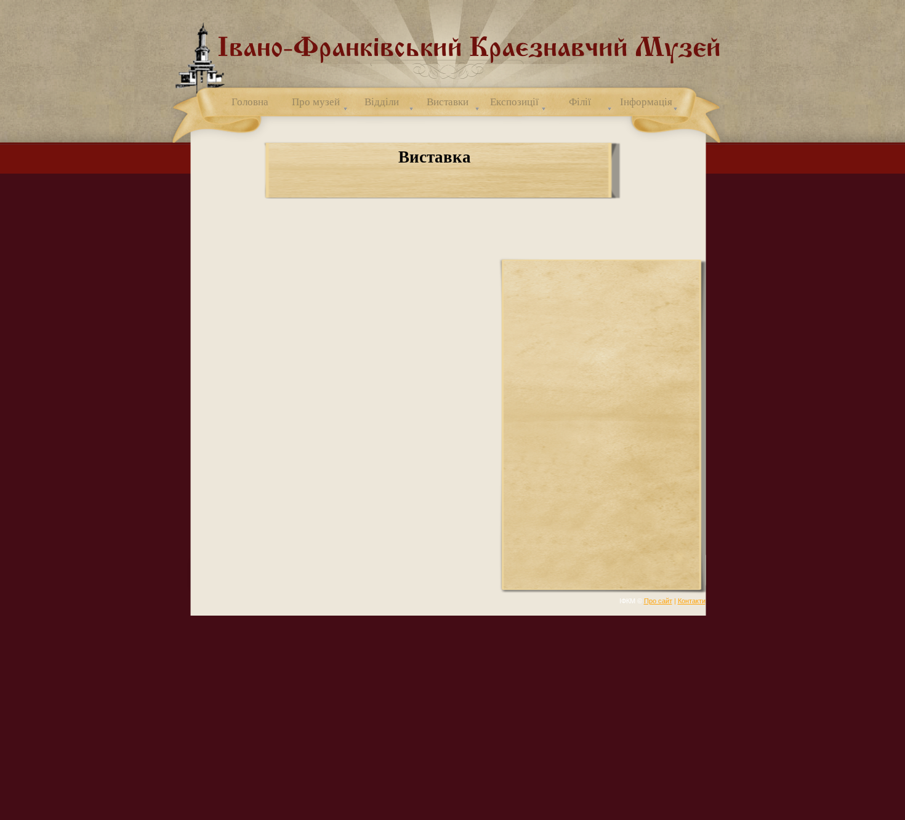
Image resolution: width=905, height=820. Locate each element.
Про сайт (658, 601)
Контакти (692, 601)
